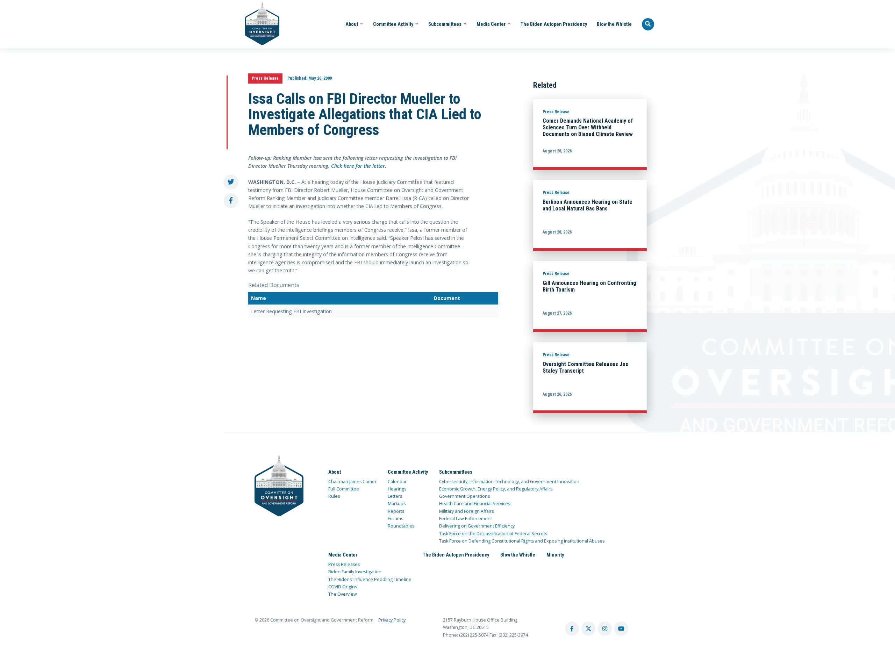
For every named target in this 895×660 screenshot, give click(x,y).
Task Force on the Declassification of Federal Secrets (493, 534)
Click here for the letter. (358, 166)
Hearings (397, 489)
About (352, 24)
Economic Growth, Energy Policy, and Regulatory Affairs (495, 489)
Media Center (492, 24)
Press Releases (344, 564)
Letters (395, 496)
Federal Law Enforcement (465, 519)
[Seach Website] (648, 24)
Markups (397, 504)
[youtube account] (621, 629)
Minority (555, 555)
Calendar (397, 482)
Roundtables (401, 526)
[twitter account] (588, 629)
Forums (395, 519)
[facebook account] (572, 629)
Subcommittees (445, 24)
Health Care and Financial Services (474, 504)
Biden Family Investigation (354, 572)
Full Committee (343, 489)
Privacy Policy (392, 620)
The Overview (342, 594)
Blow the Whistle (614, 24)
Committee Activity (393, 24)
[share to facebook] (230, 200)
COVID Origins (342, 587)
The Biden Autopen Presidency (554, 24)
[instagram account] (605, 629)
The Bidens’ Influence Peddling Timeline (369, 579)
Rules (334, 496)
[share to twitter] (230, 182)
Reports (396, 511)
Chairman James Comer (352, 482)
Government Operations (464, 496)
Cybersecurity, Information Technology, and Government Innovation (509, 482)
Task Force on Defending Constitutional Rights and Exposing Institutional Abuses (521, 541)
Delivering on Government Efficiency (477, 526)
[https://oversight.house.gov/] (258, 24)
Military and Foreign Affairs (466, 511)
